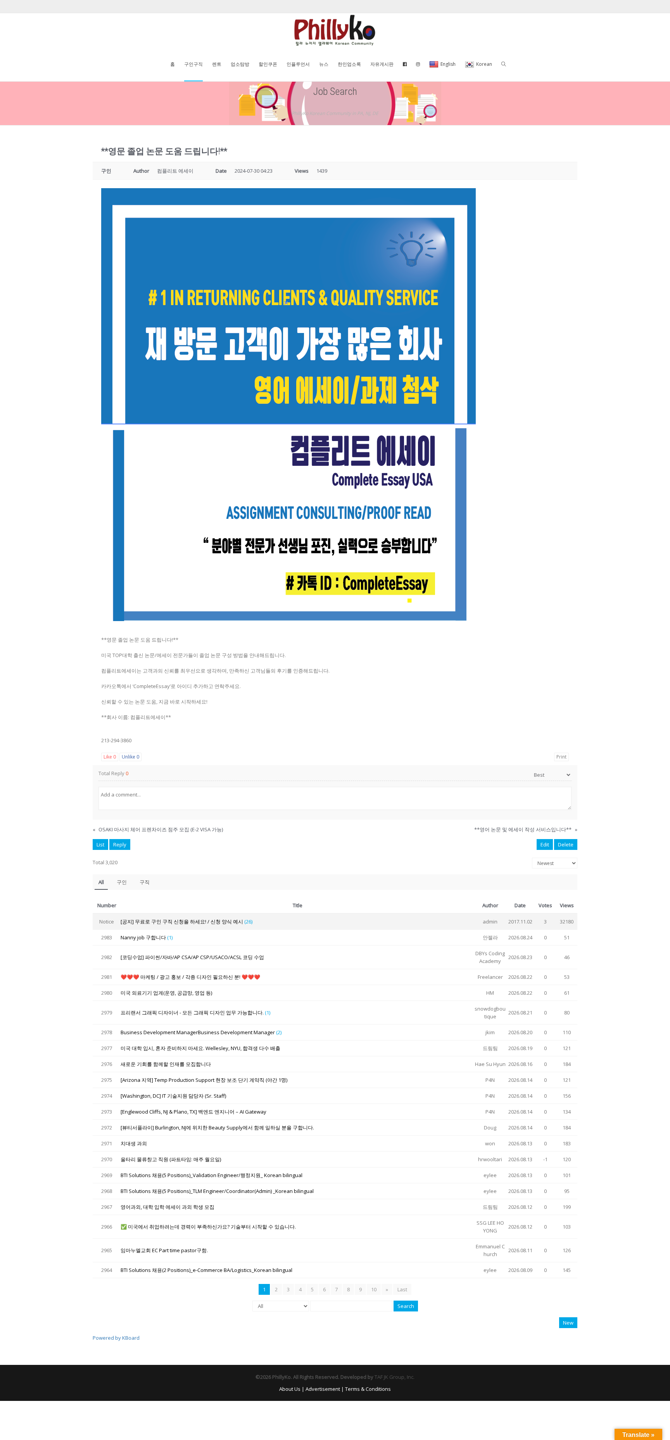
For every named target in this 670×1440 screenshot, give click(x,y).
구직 (145, 882)
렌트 (216, 64)
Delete (565, 844)
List (100, 844)
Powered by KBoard (116, 1337)
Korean (484, 64)
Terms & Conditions (368, 1388)
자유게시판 (382, 64)
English (448, 64)
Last (402, 1289)
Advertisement (323, 1388)
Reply (119, 844)
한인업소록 (349, 64)
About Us (289, 1388)
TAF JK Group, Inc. (394, 1376)
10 (373, 1289)
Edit (544, 844)
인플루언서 (298, 64)
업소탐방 (240, 64)
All (101, 882)
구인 (122, 882)
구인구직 (193, 64)
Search (405, 1306)
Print (561, 756)
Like (110, 756)
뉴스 (323, 64)
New (568, 1322)
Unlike (130, 756)
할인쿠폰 (268, 64)
